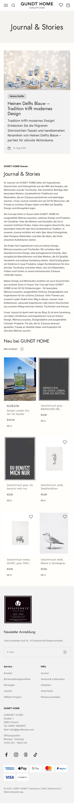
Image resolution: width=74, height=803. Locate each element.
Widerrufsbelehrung (13, 792)
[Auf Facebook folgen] (6, 754)
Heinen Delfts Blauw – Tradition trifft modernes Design (30, 108)
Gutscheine (47, 690)
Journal (8, 690)
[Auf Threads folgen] (25, 754)
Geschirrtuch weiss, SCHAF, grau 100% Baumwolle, (19, 563)
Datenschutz (54, 788)
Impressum (34, 788)
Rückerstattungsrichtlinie (17, 679)
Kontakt (8, 673)
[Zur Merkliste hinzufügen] (31, 362)
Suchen (45, 673)
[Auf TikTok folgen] (35, 754)
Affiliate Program (12, 697)
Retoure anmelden (50, 697)
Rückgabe (9, 685)
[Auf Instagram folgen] (16, 754)
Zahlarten (46, 685)
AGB (44, 788)
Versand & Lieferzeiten (53, 679)
